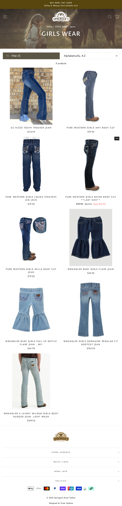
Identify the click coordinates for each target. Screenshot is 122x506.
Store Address (61, 452)
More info (61, 471)
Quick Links (61, 462)
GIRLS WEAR (61, 26)
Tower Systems (67, 503)
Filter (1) (15, 56)
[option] (61, 4)
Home (50, 26)
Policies (61, 481)
